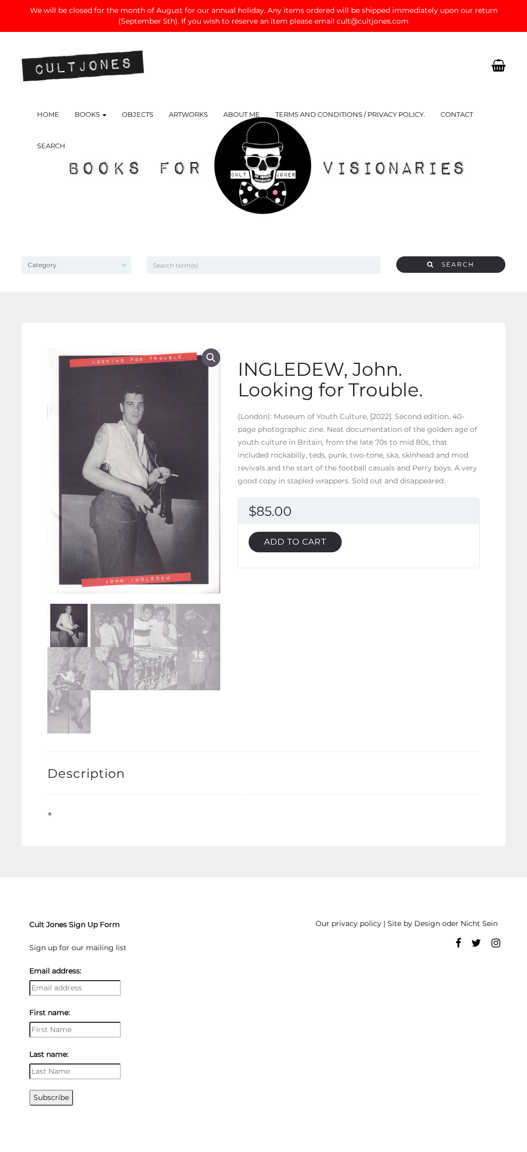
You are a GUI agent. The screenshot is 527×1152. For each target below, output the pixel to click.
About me (241, 114)
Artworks (188, 114)
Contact (457, 114)
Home (48, 114)
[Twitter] (476, 943)
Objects (137, 114)
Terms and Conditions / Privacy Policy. (350, 114)
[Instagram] (495, 943)
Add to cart (295, 542)
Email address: (55, 970)
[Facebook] (458, 943)
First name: (49, 1012)
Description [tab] (86, 773)
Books (88, 114)
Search (51, 146)
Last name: (48, 1054)
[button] (211, 357)
